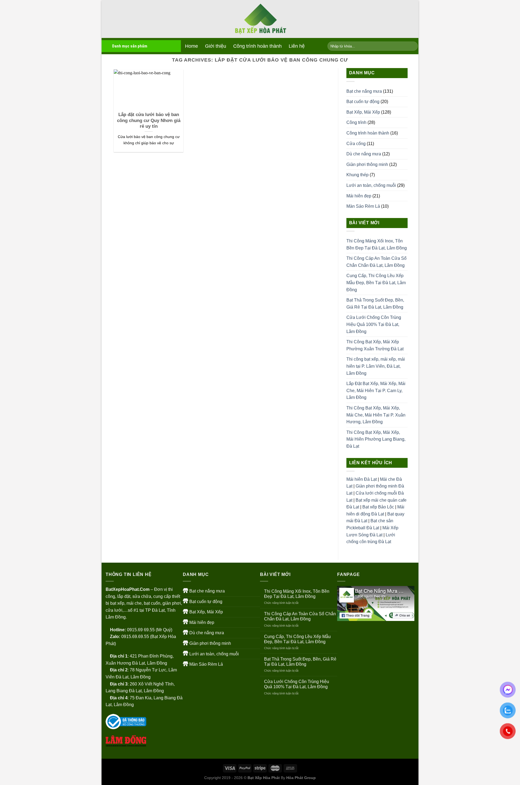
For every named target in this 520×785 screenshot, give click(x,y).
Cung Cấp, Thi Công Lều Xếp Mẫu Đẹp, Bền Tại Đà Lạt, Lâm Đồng (376, 282)
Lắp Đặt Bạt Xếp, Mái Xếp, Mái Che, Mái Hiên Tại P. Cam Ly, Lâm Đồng (375, 390)
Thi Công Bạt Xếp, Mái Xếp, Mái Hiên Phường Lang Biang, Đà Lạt (375, 439)
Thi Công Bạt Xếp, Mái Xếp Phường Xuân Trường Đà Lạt (375, 345)
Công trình (356, 122)
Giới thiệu (215, 46)
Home (191, 46)
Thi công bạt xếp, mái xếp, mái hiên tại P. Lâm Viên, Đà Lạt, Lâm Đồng (375, 366)
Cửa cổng (356, 143)
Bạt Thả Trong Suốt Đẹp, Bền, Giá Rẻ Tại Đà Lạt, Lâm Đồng (375, 303)
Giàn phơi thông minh (367, 164)
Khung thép (357, 174)
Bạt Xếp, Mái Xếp (363, 112)
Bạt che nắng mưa (364, 91)
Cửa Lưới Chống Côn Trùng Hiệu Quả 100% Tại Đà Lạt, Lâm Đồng (373, 324)
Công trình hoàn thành (257, 46)
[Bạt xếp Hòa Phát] (260, 19)
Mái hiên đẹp (358, 196)
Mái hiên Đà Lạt (361, 479)
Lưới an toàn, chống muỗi (371, 185)
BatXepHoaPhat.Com (128, 589)
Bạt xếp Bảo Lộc (378, 507)
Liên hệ (297, 46)
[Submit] (412, 46)
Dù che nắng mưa (363, 154)
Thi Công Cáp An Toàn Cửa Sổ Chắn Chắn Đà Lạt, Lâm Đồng (376, 262)
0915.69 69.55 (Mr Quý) (149, 629)
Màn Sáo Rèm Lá (363, 206)
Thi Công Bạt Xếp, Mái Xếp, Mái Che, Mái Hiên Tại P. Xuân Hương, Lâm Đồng (375, 415)
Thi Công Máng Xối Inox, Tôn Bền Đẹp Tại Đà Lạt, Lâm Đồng (376, 244)
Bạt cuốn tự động (362, 101)
